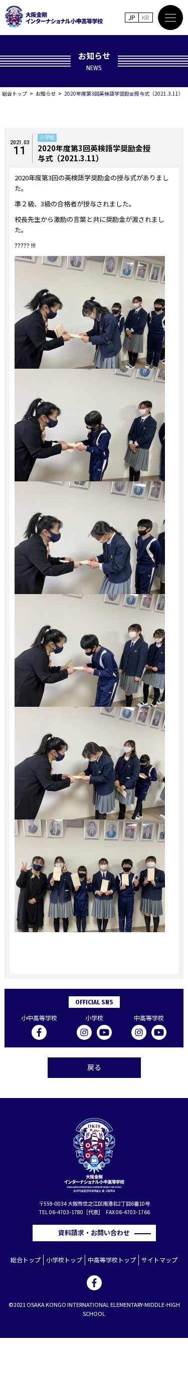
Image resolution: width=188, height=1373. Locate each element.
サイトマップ (159, 1259)
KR (145, 17)
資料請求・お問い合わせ (97, 1232)
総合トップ (14, 93)
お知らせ (46, 93)
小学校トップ (64, 1259)
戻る (94, 1067)
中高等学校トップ (112, 1259)
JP (131, 17)
